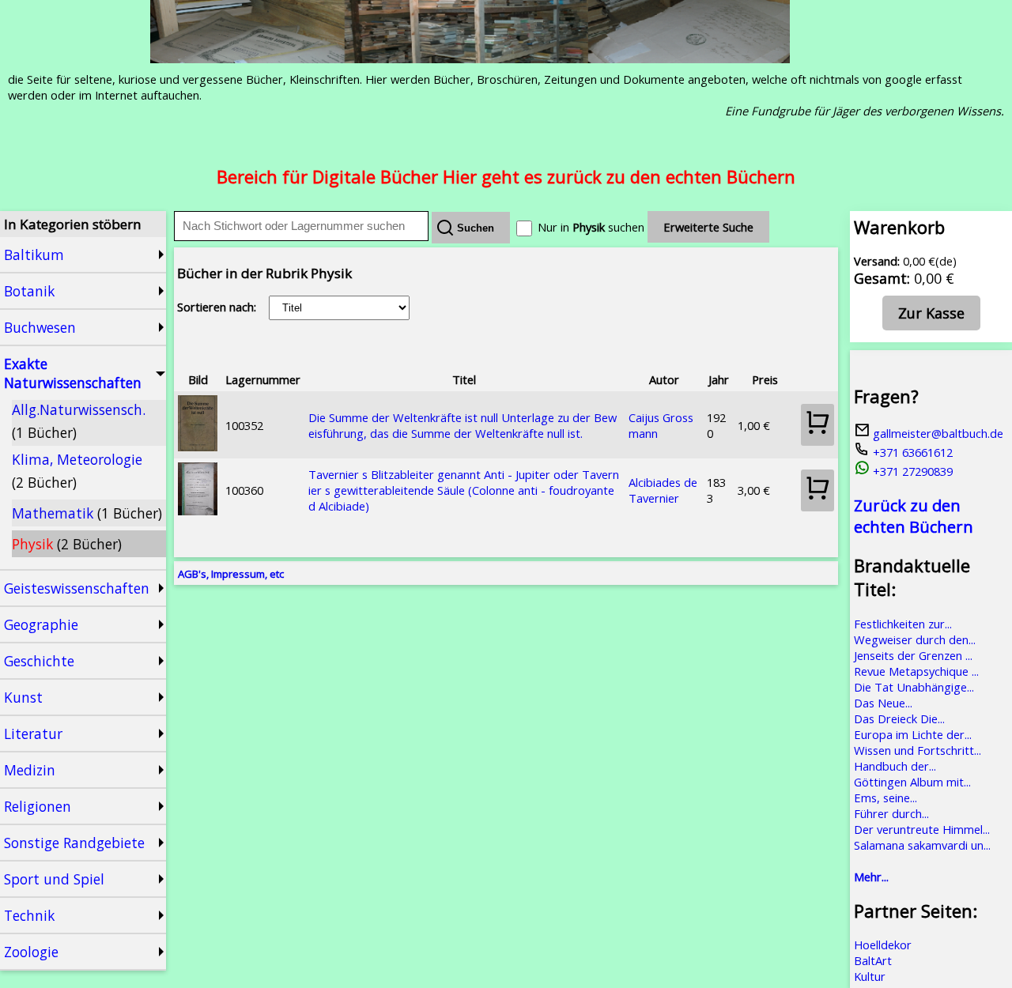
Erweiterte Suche (708, 227)
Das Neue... (883, 703)
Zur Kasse (931, 313)
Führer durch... (891, 813)
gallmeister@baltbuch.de (936, 433)
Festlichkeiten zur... (903, 624)
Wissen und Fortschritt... (917, 750)
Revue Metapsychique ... (916, 671)
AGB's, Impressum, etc (231, 574)
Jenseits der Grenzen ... (913, 655)
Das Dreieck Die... (899, 718)
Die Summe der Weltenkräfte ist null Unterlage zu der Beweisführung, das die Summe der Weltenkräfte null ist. (462, 425)
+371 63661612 (911, 452)
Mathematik (87, 512)
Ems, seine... (885, 797)
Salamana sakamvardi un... (922, 845)
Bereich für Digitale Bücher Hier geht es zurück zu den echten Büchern (506, 176)
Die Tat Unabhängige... (914, 687)
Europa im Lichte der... (913, 734)
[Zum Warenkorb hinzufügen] (817, 425)
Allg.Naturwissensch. (78, 421)
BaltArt (873, 960)
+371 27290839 (911, 471)
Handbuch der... (895, 766)
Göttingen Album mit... (912, 782)
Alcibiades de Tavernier (663, 490)
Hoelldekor (883, 944)
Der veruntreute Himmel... (922, 829)
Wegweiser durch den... (915, 639)
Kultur (870, 976)
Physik (67, 543)
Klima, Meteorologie (77, 471)
